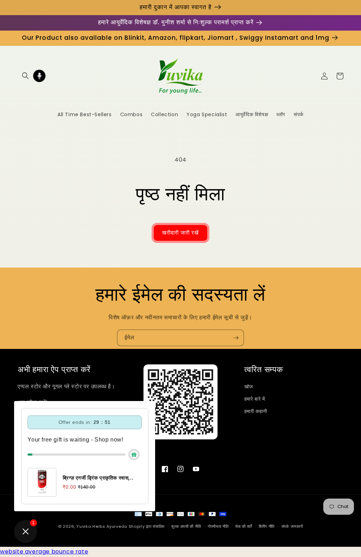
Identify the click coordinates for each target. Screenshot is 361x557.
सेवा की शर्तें (243, 526)
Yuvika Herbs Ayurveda (102, 526)
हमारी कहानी (255, 411)
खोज (248, 386)
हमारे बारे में (254, 398)
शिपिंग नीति (267, 526)
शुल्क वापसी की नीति (186, 526)
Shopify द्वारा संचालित (147, 526)
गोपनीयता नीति (218, 526)
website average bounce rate (44, 551)
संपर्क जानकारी (292, 526)
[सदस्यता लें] (236, 338)
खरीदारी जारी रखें (180, 232)
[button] (25, 75)
